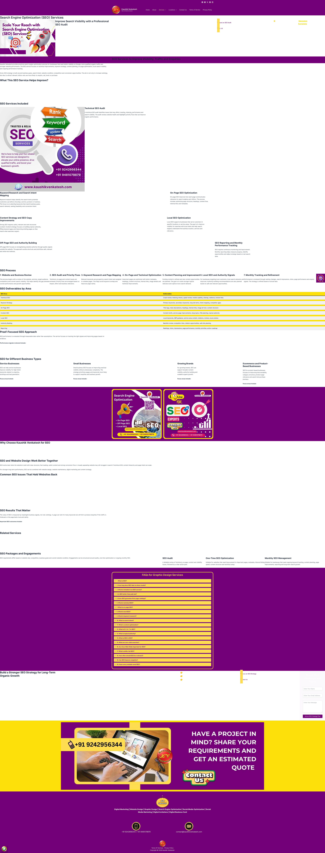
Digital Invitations (160, 812)
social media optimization (187, 245)
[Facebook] (202, 2)
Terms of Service (194, 10)
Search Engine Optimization (170, 809)
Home (148, 10)
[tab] (162, 581)
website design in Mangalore (151, 192)
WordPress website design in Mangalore (139, 224)
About (154, 10)
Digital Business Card (178, 812)
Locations (172, 10)
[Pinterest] (210, 2)
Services (161, 10)
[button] (165, 9)
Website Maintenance (7, 539)
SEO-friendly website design (266, 481)
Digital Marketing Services (8, 542)
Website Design (136, 809)
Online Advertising (6, 546)
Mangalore (303, 21)
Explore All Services (225, 64)
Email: (304, 692)
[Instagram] (205, 2)
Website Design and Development (11, 537)
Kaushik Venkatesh (129, 9)
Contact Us (183, 10)
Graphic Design (150, 809)
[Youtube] (212, 2)
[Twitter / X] (207, 2)
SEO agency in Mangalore (311, 217)
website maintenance (219, 465)
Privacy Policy (207, 10)
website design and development (309, 192)
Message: (305, 699)
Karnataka (302, 24)
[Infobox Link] (136, 828)
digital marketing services (196, 242)
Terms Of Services (157, 848)
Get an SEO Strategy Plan (312, 716)
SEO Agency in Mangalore (8, 548)
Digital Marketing (121, 809)
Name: (304, 685)
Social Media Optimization (8, 544)
